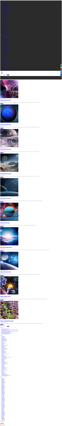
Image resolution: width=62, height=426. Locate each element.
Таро (2, 372)
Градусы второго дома (5, 296)
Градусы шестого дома (5, 198)
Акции (2, 337)
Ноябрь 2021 (3, 406)
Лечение (3, 356)
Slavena (4, 101)
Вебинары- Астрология (5, 33)
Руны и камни (3, 1)
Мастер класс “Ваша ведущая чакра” (6, 332)
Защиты (2, 349)
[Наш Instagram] (0, 425)
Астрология (2, 98)
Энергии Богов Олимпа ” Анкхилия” (7, 12)
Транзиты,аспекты (6, 17)
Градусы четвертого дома (6, 247)
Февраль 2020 (3, 418)
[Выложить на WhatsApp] (61, 67)
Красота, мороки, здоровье (6, 6)
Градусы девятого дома (5, 124)
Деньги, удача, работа (5, 5)
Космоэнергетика (4, 7)
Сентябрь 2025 (3, 382)
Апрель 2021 (3, 410)
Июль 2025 (3, 383)
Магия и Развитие (5, 26)
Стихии (2, 371)
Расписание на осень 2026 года (5, 328)
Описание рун (4, 2)
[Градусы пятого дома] (9, 220)
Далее (4, 325)
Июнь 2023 (3, 395)
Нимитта (3, 361)
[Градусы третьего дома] (9, 269)
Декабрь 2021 (3, 405)
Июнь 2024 (3, 389)
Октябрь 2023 (3, 393)
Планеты (4, 14)
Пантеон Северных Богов (5, 363)
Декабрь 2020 (3, 412)
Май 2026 (3, 379)
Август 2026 (3, 378)
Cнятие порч (3, 336)
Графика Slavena (5, 3)
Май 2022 (3, 402)
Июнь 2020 (3, 416)
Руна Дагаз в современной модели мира (6, 333)
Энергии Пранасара (4, 24)
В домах (2, 343)
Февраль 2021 (3, 411)
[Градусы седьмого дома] (9, 171)
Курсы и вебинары (4, 32)
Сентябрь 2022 (3, 400)
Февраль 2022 (3, 404)
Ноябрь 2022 (3, 399)
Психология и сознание (4, 27)
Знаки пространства (5, 29)
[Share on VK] (61, 73)
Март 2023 (3, 397)
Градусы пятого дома (5, 222)
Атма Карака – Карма (6, 15)
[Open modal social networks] (61, 75)
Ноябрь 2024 (3, 387)
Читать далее (1, 103)
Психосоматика (3, 368)
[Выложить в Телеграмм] (61, 70)
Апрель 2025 (3, 385)
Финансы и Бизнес (4, 374)
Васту (2, 344)
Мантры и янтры (5, 30)
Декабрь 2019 (3, 419)
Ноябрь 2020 (3, 413)
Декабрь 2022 (3, 398)
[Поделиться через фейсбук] (61, 66)
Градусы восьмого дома (5, 149)
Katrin (6, 322)
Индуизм (3, 353)
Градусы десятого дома (5, 100)
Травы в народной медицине (7, 320)
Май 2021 (3, 409)
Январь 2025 (3, 386)
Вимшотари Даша (5, 21)
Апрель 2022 (3, 403)
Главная (2, 0)
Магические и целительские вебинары (7, 34)
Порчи (2, 365)
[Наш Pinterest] (2, 425)
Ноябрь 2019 (3, 420)
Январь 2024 (3, 392)
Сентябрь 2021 (3, 407)
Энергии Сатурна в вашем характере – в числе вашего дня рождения (10, 330)
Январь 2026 (3, 381)
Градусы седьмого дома (5, 173)
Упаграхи (5, 16)
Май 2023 (3, 396)
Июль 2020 (3, 415)
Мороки (2, 360)
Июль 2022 (3, 401)
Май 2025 (3, 384)
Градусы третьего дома (5, 271)
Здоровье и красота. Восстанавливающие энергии (9, 25)
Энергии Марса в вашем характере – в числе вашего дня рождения (10, 329)
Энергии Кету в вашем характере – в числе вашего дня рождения (9, 331)
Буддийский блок (5, 8)
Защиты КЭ (3, 350)
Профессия (4, 20)
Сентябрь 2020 (3, 414)
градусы (3, 347)
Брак (2, 341)
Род (3, 28)
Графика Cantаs (4, 4)
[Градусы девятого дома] (9, 122)
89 (3, 325)
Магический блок (5, 9)
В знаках (4, 18)
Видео (2, 345)
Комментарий (2, 128)
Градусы (5, 19)
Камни (2, 354)
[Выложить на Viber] (61, 72)
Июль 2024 (3, 388)
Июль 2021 (3, 408)
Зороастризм (4, 11)
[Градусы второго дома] (9, 294)
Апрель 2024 (3, 390)
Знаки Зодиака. (4, 13)
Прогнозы (4, 22)
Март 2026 (3, 380)
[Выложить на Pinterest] (61, 69)
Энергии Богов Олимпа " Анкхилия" (6, 375)
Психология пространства (7, 74)
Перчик (2, 364)
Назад (1, 325)
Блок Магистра (4, 10)
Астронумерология (5, 23)
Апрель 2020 (3, 417)
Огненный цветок (4, 362)
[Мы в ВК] (3, 425)
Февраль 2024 (3, 391)
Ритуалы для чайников (5, 31)
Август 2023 (3, 394)
